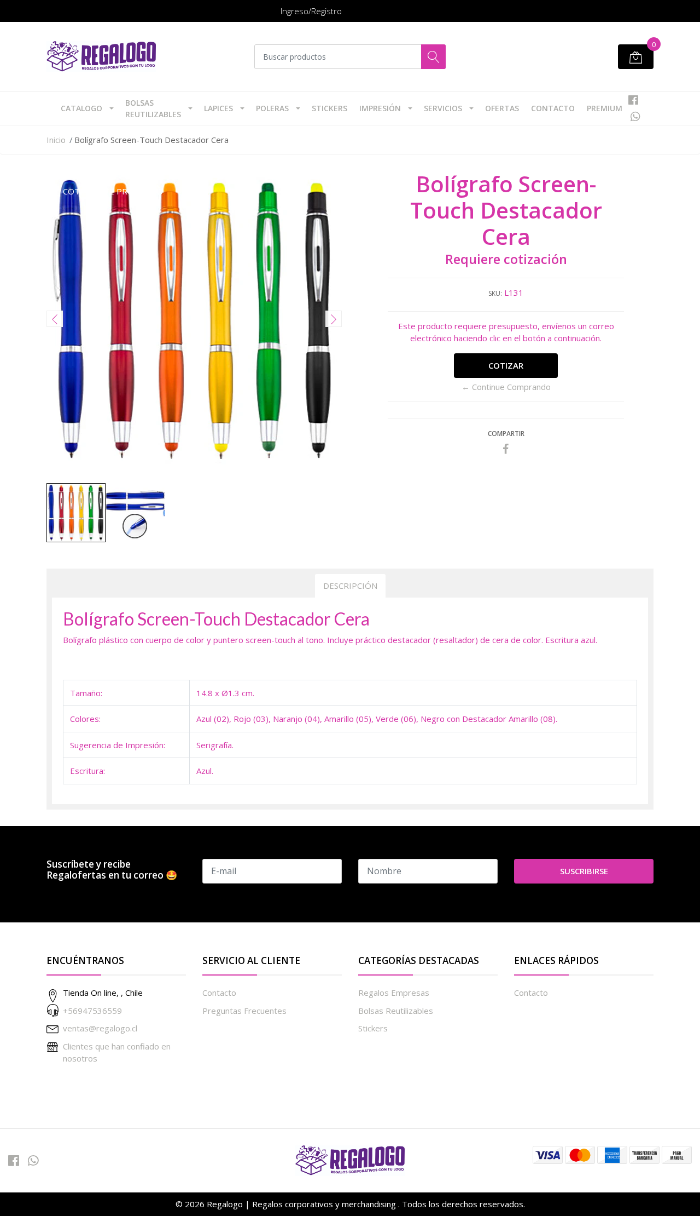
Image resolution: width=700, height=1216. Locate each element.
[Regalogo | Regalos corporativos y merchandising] (101, 56)
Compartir (506, 433)
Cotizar (505, 365)
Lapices (218, 108)
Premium (604, 108)
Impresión (380, 108)
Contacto (553, 108)
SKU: (495, 293)
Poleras (272, 108)
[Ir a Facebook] (633, 100)
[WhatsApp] (635, 116)
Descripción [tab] (350, 585)
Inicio (56, 139)
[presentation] (54, 319)
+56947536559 (92, 1010)
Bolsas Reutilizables (153, 108)
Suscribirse (584, 870)
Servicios (443, 108)
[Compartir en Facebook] (506, 449)
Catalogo (81, 108)
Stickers (329, 108)
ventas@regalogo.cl (100, 1028)
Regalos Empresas (393, 992)
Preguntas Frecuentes (244, 1010)
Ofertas (502, 108)
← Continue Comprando (506, 386)
